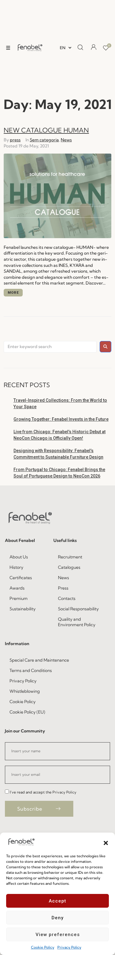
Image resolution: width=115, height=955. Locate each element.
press (15, 140)
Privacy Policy (69, 947)
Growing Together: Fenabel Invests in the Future (61, 419)
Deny (57, 918)
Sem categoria (44, 140)
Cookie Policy (42, 947)
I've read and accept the (43, 792)
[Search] (80, 48)
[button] (106, 842)
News (66, 140)
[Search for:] (50, 347)
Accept (57, 901)
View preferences (58, 934)
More (13, 293)
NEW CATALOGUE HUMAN (46, 130)
